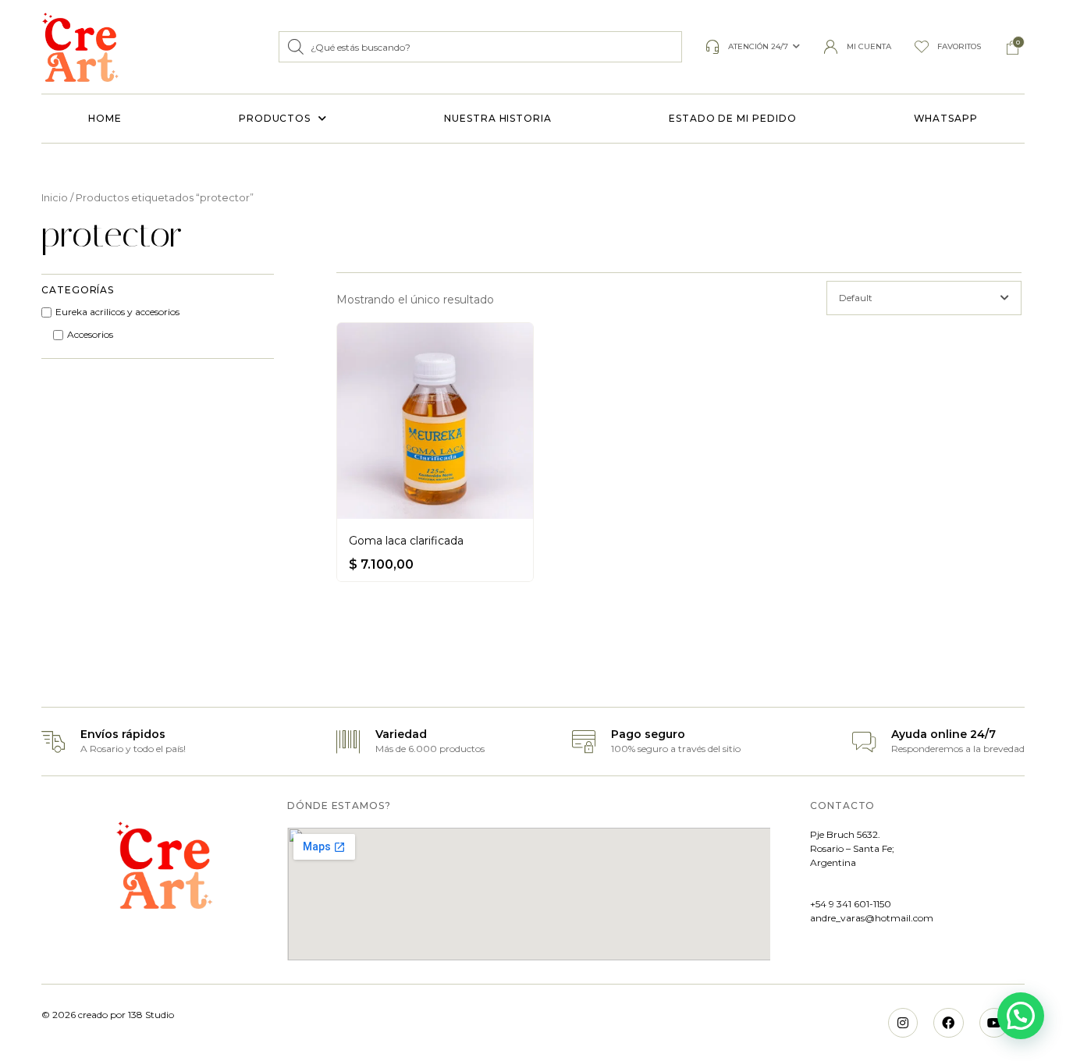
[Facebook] (948, 1023)
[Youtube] (994, 1023)
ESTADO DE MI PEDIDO (732, 118)
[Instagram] (903, 1023)
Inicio (54, 198)
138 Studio (150, 1014)
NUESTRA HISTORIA (498, 118)
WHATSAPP (946, 118)
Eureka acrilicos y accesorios (117, 312)
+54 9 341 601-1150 (850, 904)
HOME (105, 118)
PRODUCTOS (275, 118)
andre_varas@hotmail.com (871, 918)
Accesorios (90, 335)
